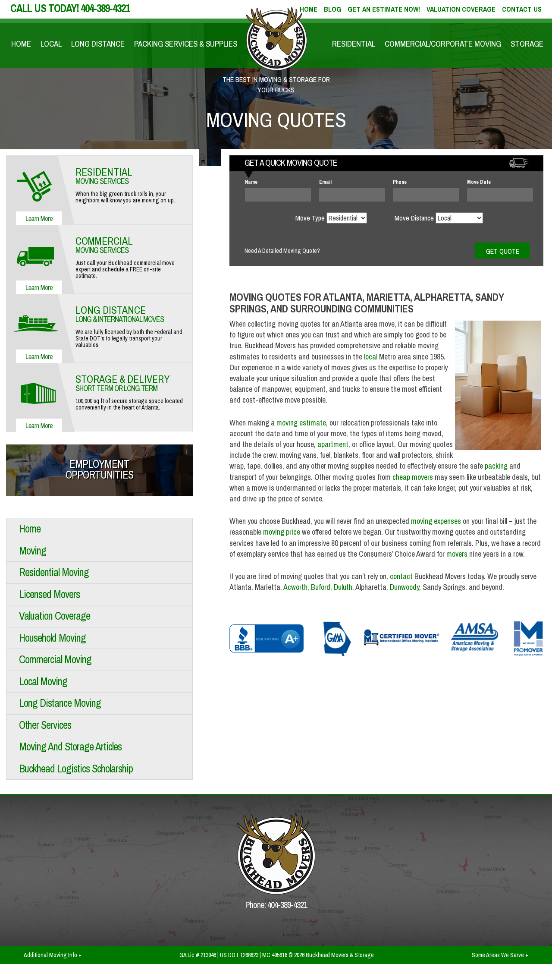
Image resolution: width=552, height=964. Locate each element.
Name (251, 182)
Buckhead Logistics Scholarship (76, 768)
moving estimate (301, 422)
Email (325, 182)
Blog (332, 9)
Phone (400, 182)
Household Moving (52, 637)
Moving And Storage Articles (70, 746)
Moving (32, 550)
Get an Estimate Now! (384, 9)
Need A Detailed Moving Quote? (282, 251)
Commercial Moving (55, 659)
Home (21, 43)
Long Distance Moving (60, 703)
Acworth (295, 587)
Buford (320, 587)
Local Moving (43, 681)
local (370, 356)
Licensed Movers (49, 594)
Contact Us (522, 9)
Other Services (45, 725)
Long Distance (98, 43)
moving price (281, 531)
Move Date (479, 182)
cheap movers (412, 477)
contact (401, 576)
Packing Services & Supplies (185, 43)
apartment (332, 444)
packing (496, 465)
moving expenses (436, 521)
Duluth (343, 587)
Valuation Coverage (461, 9)
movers (456, 553)
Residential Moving (54, 572)
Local (51, 43)
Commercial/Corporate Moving (443, 43)
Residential (353, 43)
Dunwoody (404, 587)
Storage (527, 43)
